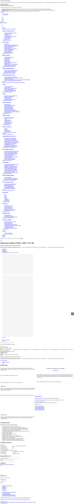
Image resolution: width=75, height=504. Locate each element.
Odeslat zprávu (3, 463)
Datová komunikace (7, 130)
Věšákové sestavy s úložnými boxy (10, 188)
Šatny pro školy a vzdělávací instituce (10, 88)
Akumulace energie (7, 206)
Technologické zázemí (8, 120)
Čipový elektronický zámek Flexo (9, 109)
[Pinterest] (2, 19)
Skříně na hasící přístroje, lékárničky (10, 65)
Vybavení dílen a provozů (7, 149)
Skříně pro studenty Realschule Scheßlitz (11, 170)
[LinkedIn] (2, 17)
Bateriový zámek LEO (8, 112)
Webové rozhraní (7, 131)
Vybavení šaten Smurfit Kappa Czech (10, 168)
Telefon (1, 460)
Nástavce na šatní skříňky (8, 50)
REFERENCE (4, 487)
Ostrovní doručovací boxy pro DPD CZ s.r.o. (11, 141)
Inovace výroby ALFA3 (8, 208)
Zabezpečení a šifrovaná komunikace (10, 132)
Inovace (5, 197)
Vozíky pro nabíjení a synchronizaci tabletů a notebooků (13, 77)
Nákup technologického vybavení (9, 210)
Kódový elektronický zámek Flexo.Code (11, 110)
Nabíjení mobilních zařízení (8, 68)
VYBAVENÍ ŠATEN (6, 493)
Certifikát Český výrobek (8, 226)
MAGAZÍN (4, 488)
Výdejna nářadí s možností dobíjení (10, 36)
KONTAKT (4, 490)
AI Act (28, 502)
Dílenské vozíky (7, 59)
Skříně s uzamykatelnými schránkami (10, 45)
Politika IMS (19, 502)
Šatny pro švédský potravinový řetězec (10, 169)
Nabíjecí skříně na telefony (8, 78)
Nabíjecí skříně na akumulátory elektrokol (11, 179)
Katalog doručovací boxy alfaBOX (10, 221)
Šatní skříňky (6, 44)
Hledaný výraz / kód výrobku (5, 238)
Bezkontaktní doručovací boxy (9, 144)
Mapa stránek (2, 502)
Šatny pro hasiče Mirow (8, 185)
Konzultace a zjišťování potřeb (9, 117)
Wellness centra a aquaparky (9, 89)
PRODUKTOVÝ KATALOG (7, 485)
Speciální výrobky (6, 115)
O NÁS (3, 489)
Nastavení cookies (33, 502)
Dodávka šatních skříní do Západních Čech (11, 164)
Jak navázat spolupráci (8, 123)
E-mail (1, 459)
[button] (0, 23)
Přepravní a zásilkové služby (9, 86)
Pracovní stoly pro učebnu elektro (9, 158)
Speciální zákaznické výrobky (8, 74)
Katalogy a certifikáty (7, 219)
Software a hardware (6, 126)
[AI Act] (72, 313)
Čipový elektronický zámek (39, 409)
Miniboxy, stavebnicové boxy (9, 49)
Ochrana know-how (7, 122)
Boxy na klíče (6, 39)
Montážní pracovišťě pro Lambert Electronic (11, 151)
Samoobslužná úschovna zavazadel (10, 143)
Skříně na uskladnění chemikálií (9, 159)
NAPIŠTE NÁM (55, 370)
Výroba (5, 119)
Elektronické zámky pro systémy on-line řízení (12, 111)
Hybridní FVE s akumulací (8, 205)
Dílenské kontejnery (7, 58)
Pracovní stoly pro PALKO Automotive (10, 153)
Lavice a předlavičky (7, 51)
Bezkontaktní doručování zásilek (9, 99)
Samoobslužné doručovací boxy (9, 136)
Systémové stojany (7, 61)
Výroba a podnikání (7, 87)
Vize (5, 194)
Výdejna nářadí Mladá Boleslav (9, 154)
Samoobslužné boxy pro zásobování (10, 138)
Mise (5, 195)
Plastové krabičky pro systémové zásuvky (11, 64)
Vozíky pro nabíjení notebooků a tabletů (10, 70)
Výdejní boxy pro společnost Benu (10, 139)
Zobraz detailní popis (3, 360)
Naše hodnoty (5, 192)
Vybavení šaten (5, 42)
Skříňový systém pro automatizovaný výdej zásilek (12, 80)
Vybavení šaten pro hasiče (7, 182)
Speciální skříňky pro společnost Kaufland (11, 172)
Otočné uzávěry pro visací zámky (9, 105)
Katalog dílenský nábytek (8, 223)
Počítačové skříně (7, 63)
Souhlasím (6, 4)
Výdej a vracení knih (7, 38)
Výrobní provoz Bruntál (8, 155)
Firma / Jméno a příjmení (4, 458)
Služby (3, 234)
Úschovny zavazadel (7, 97)
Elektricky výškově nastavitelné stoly (10, 152)
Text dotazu (2, 462)
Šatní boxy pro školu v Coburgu (9, 171)
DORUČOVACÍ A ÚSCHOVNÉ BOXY (9, 492)
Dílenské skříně (6, 60)
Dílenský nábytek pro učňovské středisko (11, 156)
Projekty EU (5, 203)
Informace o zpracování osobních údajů (10, 216)
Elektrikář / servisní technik (8, 233)
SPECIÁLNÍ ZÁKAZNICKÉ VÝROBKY (9, 495)
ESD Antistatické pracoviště (9, 57)
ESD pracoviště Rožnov (8, 157)
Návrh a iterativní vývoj (8, 118)
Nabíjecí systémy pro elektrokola (9, 72)
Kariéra (4, 231)
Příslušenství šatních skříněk (9, 52)
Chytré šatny (6, 34)
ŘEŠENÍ (3, 486)
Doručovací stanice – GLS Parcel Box (10, 145)
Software (5, 129)
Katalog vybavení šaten (8, 222)
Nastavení (2, 4)
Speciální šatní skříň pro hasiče (9, 187)
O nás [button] (3, 189)
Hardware (6, 128)
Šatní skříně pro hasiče (8, 47)
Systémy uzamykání (6, 102)
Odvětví (4, 84)
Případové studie (7, 121)
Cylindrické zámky (7, 104)
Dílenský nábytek (6, 55)
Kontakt (3, 236)
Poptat (1, 355)
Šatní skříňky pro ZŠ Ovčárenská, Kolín (10, 166)
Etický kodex (24, 502)
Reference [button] (4, 133)
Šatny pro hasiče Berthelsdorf (9, 186)
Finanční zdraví (6, 199)
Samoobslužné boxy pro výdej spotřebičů (11, 140)
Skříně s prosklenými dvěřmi (9, 46)
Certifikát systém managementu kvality (10, 224)
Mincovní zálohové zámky (8, 106)
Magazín (3, 235)
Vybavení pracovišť (7, 98)
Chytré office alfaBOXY (8, 33)
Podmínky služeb (6, 213)
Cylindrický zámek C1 (38, 398)
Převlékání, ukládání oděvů (8, 96)
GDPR (6, 502)
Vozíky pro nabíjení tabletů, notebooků (10, 178)
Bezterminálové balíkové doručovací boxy (11, 146)
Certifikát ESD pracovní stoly (9, 227)
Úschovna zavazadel (7, 35)
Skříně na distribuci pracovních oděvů (10, 48)
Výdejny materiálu (7, 37)
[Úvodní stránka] (3, 22)
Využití (3, 93)
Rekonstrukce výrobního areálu (9, 209)
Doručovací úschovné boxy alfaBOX (10, 32)
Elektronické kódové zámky (9, 108)
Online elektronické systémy (39, 408)
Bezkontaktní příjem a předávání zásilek (10, 95)
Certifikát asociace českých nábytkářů (10, 228)
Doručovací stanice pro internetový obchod (11, 142)
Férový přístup (6, 200)
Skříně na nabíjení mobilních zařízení (10, 71)
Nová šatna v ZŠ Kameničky (9, 165)
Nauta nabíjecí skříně (7, 177)
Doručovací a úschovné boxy (8, 30)
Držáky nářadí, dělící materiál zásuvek (10, 62)
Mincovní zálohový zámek (39, 406)
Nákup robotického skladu (8, 207)
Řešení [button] (3, 81)
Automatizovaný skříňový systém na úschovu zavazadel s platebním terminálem (17, 79)
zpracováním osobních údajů (9, 464)
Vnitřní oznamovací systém (12, 502)
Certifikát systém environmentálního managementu (12, 225)
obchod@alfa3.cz (3, 479)
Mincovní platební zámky (8, 107)
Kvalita (5, 196)
